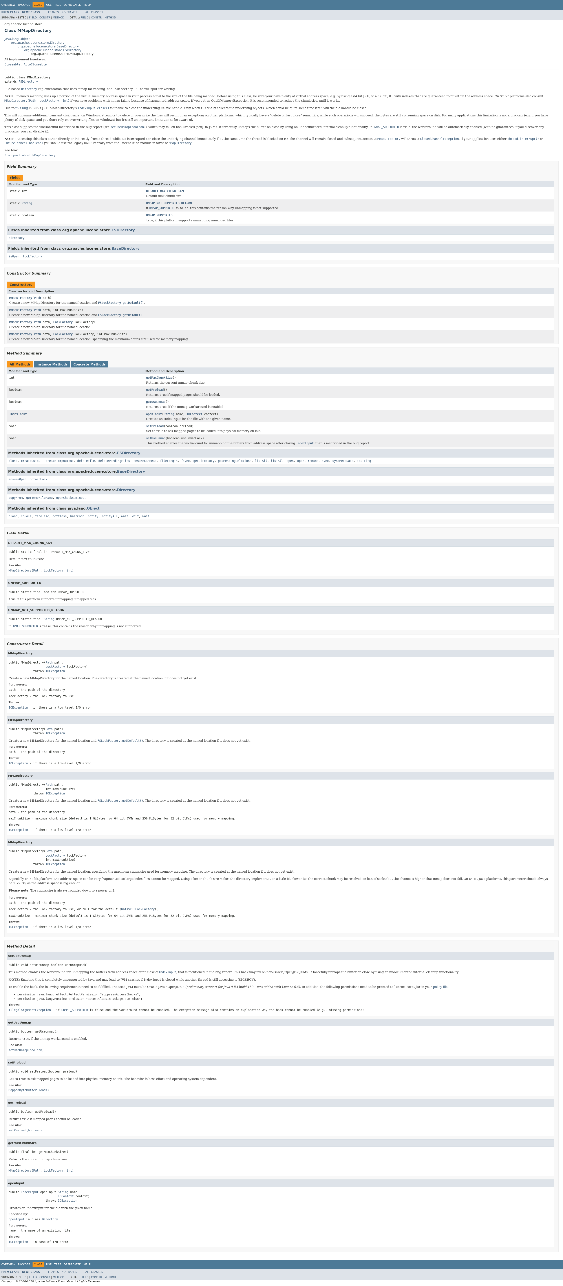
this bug (21, 108)
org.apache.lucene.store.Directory (37, 42)
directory (16, 238)
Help (87, 4)
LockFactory (63, 322)
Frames (53, 12)
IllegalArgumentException (30, 1010)
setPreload (155, 426)
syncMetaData (342, 461)
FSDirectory (28, 81)
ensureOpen (17, 479)
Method (58, 17)
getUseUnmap (155, 401)
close (13, 461)
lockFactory (32, 256)
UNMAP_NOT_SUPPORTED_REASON (169, 203)
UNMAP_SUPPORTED (159, 215)
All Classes (94, 12)
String (27, 203)
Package (24, 4)
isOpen (14, 256)
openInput (154, 414)
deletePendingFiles (114, 461)
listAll (261, 461)
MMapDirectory (20, 298)
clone (13, 516)
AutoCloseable (35, 64)
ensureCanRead (144, 461)
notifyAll (110, 516)
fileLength (168, 461)
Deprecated (72, 4)
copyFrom (16, 497)
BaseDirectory (125, 248)
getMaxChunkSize (159, 377)
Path (37, 298)
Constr (44, 17)
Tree (57, 4)
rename (313, 461)
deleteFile (86, 461)
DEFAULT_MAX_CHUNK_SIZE (165, 191)
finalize (42, 516)
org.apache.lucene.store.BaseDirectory (48, 46)
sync (325, 461)
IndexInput (18, 414)
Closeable (12, 64)
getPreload (155, 389)
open (290, 461)
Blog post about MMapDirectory (29, 155)
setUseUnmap (155, 438)
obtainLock (38, 479)
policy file (440, 987)
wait (124, 516)
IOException (55, 671)
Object (93, 508)
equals (26, 516)
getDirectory (203, 461)
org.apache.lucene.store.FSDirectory (52, 50)
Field (33, 17)
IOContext (194, 414)
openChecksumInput (71, 497)
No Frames (69, 12)
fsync (185, 461)
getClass (60, 516)
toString (364, 461)
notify (93, 516)
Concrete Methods (89, 364)
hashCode (77, 516)
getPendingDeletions (234, 461)
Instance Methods (52, 364)
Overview (8, 4)
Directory (126, 490)
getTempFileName (39, 497)
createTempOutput (60, 461)
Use (49, 4)
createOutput (31, 461)
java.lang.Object (17, 39)
